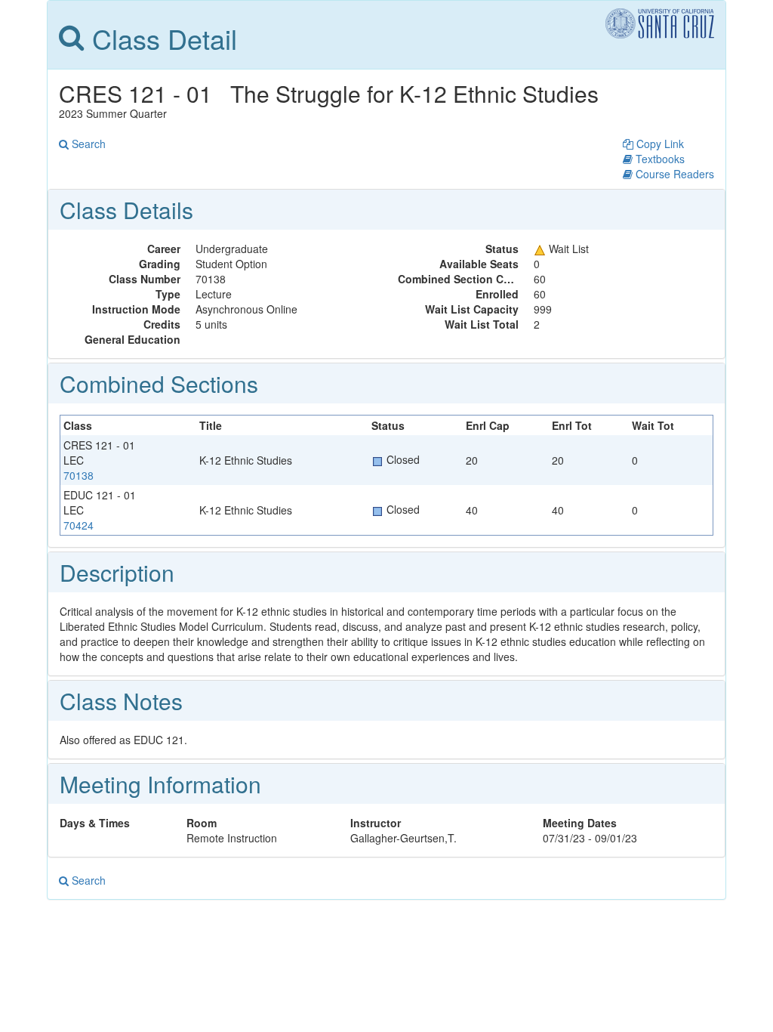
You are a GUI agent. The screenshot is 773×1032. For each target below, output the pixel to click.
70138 (78, 475)
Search (87, 143)
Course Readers (673, 173)
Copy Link (658, 143)
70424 (78, 525)
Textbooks (659, 158)
